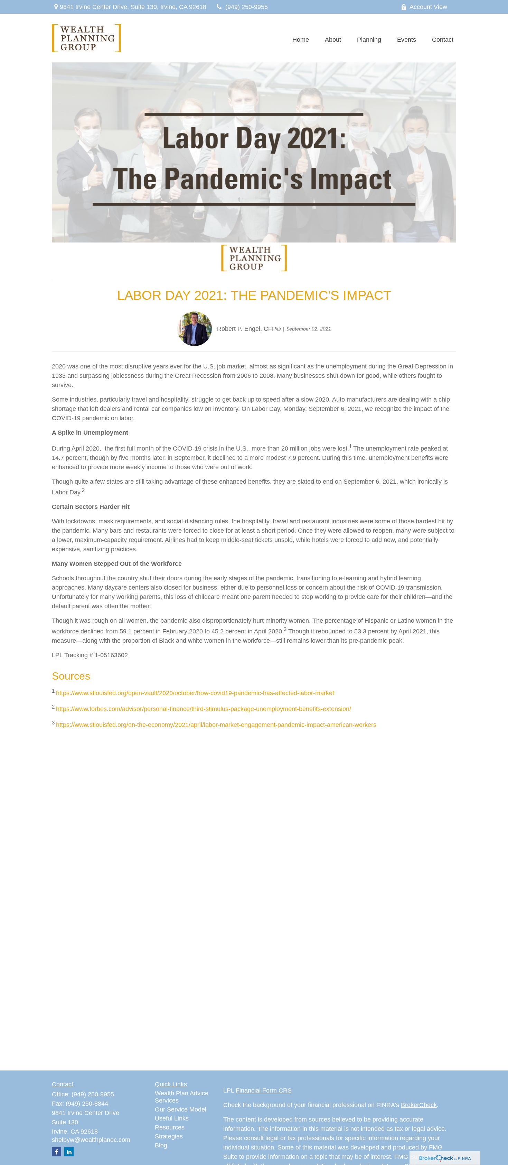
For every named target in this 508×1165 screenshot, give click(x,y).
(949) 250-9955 (246, 6)
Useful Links (172, 1118)
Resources (170, 1127)
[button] (301, 40)
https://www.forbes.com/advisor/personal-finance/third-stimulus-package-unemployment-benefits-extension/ (203, 708)
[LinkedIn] (69, 1151)
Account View (428, 6)
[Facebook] (56, 1151)
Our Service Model (180, 1109)
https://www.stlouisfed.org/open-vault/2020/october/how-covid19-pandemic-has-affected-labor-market (195, 693)
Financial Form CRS (264, 1090)
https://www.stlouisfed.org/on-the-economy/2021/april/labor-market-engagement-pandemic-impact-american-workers (216, 724)
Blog (161, 1145)
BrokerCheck (419, 1105)
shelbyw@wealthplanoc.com (91, 1139)
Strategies (169, 1136)
